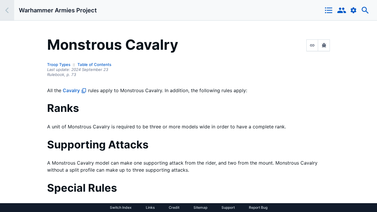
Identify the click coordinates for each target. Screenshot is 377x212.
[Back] (7, 10)
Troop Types (58, 64)
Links (150, 208)
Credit (174, 208)
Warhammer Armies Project (58, 10)
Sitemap (200, 208)
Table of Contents (94, 64)
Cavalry (71, 90)
